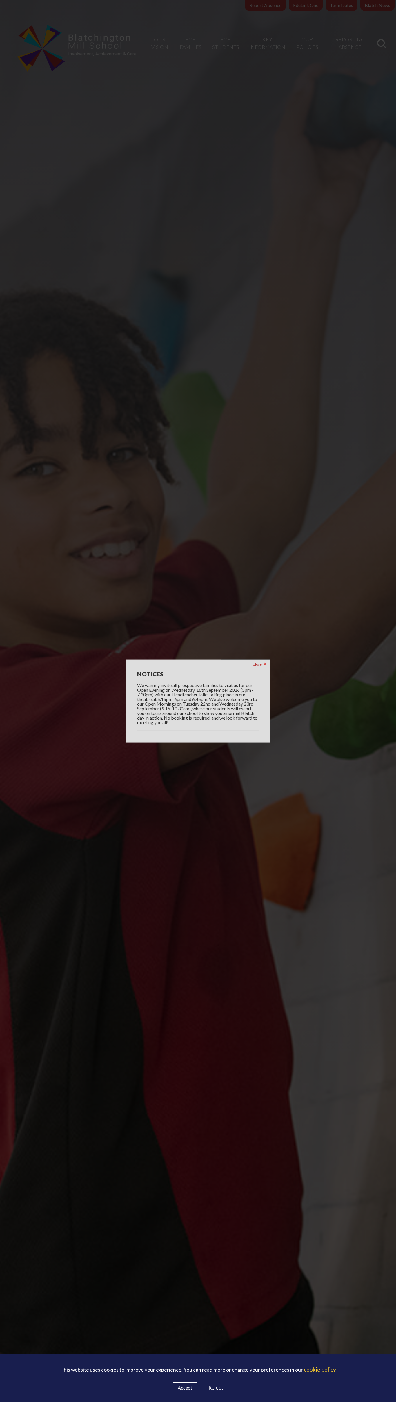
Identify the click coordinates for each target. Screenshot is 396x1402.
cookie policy (320, 1369)
